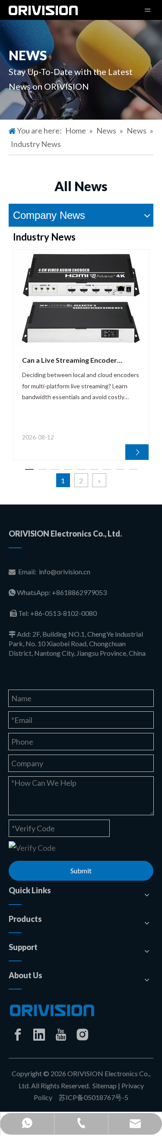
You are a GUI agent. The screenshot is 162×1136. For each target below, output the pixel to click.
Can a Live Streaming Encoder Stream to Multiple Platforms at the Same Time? (79, 360)
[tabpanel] (81, 354)
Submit (81, 870)
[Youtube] (61, 1034)
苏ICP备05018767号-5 (92, 1097)
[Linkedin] (39, 1034)
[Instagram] (82, 1034)
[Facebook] (18, 1034)
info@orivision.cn (64, 571)
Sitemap (104, 1085)
